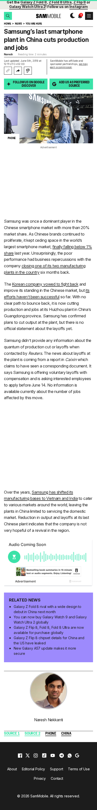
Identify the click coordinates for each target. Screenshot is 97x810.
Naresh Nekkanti (48, 719)
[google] (77, 755)
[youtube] (52, 755)
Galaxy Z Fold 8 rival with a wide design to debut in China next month (47, 609)
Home (7, 24)
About (12, 769)
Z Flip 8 (79, 2)
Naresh (8, 54)
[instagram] (35, 755)
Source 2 (32, 734)
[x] (28, 755)
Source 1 (12, 734)
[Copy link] (8, 71)
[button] (8, 16)
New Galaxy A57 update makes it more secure (45, 651)
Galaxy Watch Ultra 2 (27, 6)
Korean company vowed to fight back (45, 284)
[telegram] (61, 755)
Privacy (40, 778)
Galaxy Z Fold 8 (33, 2)
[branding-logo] (48, 16)
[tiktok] (44, 755)
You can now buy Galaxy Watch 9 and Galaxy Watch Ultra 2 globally (50, 619)
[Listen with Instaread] (28, 71)
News (18, 24)
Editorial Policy (33, 769)
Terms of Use (79, 769)
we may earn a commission (69, 65)
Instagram (78, 6)
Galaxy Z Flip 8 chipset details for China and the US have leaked (49, 640)
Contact (57, 778)
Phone (50, 734)
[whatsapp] (70, 755)
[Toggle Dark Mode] (71, 15)
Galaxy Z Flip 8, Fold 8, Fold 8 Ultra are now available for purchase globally (49, 630)
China (66, 734)
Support (56, 769)
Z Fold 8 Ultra (60, 2)
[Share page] (18, 71)
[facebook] (20, 755)
